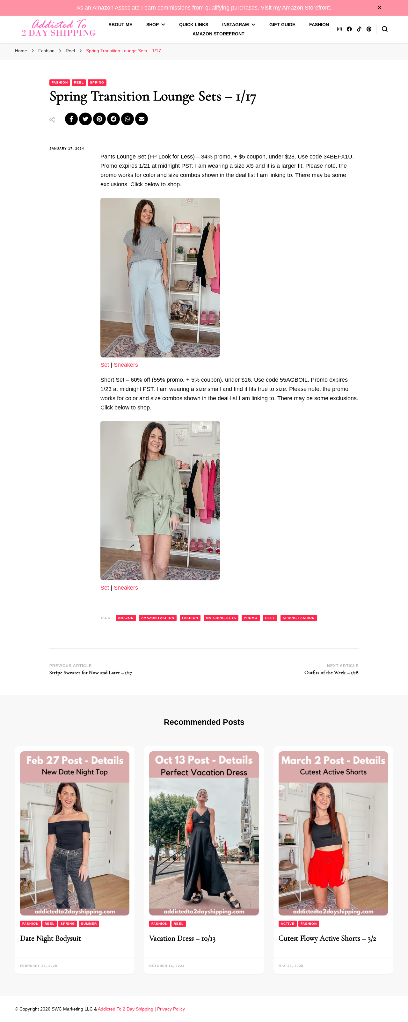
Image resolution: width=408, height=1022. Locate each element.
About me (120, 24)
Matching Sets (221, 618)
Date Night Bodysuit (50, 938)
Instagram (235, 24)
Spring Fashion (299, 618)
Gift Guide (282, 24)
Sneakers (126, 365)
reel (270, 618)
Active (288, 923)
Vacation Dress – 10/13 (182, 938)
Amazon (126, 618)
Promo (251, 618)
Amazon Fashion (157, 618)
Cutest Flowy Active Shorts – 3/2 (327, 938)
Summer (89, 923)
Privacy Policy (171, 1008)
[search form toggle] (385, 29)
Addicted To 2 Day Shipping (125, 1008)
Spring (97, 82)
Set (104, 365)
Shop (152, 24)
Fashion (319, 24)
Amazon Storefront (218, 33)
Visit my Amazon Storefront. (296, 7)
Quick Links (193, 24)
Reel (79, 82)
